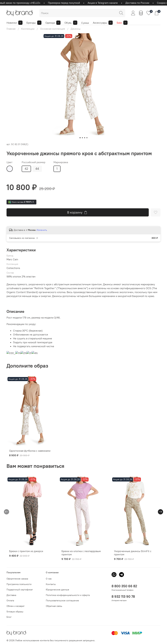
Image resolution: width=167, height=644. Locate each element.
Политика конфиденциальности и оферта (68, 595)
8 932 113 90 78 (123, 596)
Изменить (42, 230)
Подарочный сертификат (20, 589)
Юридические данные (57, 589)
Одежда (50, 22)
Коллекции (27, 28)
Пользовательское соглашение (62, 600)
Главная (11, 28)
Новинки (12, 22)
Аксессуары (100, 22)
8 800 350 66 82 (124, 586)
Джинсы (75, 28)
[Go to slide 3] (84, 137)
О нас (49, 578)
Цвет (9, 162)
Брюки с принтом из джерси (26, 551)
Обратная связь (54, 606)
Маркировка (60, 162)
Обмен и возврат (15, 606)
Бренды (31, 22)
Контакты (51, 584)
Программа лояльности (19, 584)
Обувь (68, 22)
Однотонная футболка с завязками (29, 450)
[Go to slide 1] (80, 137)
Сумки (85, 22)
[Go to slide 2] (82, 137)
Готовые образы (15, 611)
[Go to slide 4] (86, 137)
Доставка (11, 595)
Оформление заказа (17, 578)
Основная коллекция (52, 28)
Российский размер (33, 162)
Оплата (10, 600)
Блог (9, 616)
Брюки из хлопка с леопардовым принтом (81, 552)
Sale (119, 22)
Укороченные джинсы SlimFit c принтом (132, 552)
